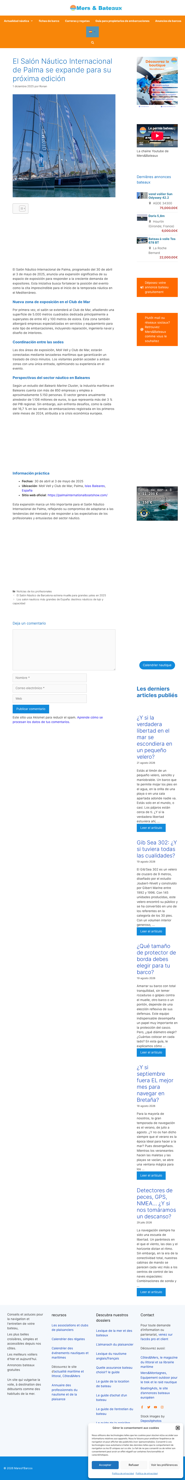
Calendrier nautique (157, 665)
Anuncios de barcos (168, 21)
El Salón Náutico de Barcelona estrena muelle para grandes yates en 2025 (61, 595)
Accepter (105, 1465)
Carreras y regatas (77, 21)
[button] (178, 1428)
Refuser (134, 1465)
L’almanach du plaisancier (114, 1344)
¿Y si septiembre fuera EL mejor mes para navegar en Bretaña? (155, 1083)
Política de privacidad (123, 1473)
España (27, 490)
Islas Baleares (95, 486)
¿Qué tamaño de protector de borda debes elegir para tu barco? (156, 959)
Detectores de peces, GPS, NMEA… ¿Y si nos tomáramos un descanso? (156, 1203)
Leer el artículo (151, 828)
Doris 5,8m (157, 216)
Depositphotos (151, 1421)
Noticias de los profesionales (34, 591)
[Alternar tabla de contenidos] (20, 208)
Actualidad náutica (16, 21)
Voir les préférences (164, 1465)
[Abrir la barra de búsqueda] (92, 42)
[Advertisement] (64, 242)
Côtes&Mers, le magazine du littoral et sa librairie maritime (159, 1362)
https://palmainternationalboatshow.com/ (77, 495)
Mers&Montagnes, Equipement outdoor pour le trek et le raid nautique (159, 1377)
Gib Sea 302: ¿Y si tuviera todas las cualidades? (157, 849)
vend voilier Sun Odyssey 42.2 (160, 196)
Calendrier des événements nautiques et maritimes (70, 1352)
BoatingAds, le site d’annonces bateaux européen (155, 1392)
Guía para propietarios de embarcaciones (122, 21)
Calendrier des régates (68, 1339)
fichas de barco (49, 21)
